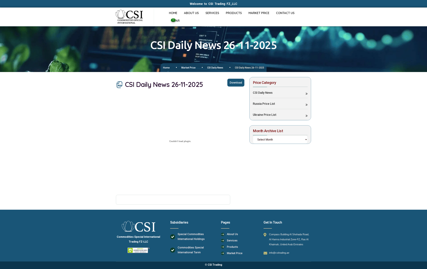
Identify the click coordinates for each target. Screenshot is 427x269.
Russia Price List (264, 103)
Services (232, 240)
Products (232, 246)
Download (236, 82)
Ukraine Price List (264, 114)
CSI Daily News (215, 67)
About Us (232, 234)
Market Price (188, 67)
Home (166, 67)
